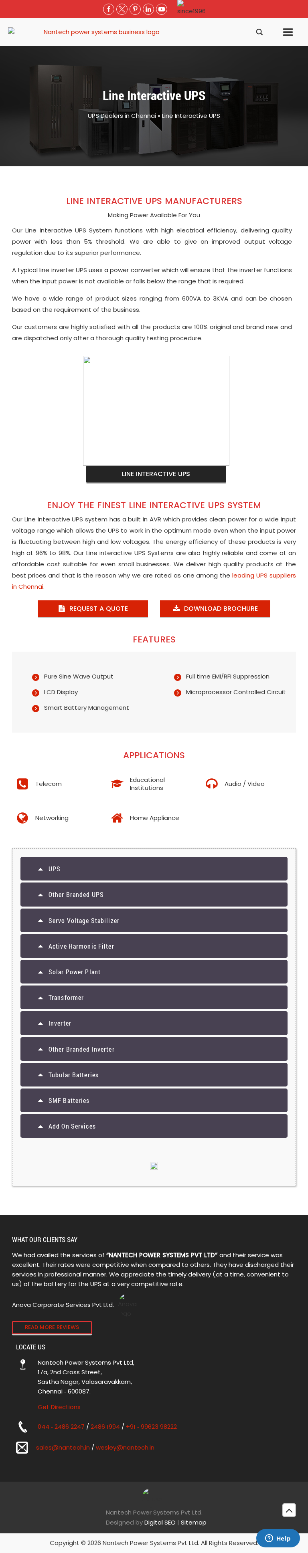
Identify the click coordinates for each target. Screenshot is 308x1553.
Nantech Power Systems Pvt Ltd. (154, 1512)
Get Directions (59, 1407)
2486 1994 (105, 1426)
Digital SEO (160, 1522)
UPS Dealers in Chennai (122, 115)
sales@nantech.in (63, 1447)
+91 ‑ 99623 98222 (151, 1426)
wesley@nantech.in (125, 1447)
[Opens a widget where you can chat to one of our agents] (278, 1539)
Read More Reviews (52, 1327)
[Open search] (259, 32)
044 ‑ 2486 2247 (61, 1426)
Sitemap (194, 1522)
